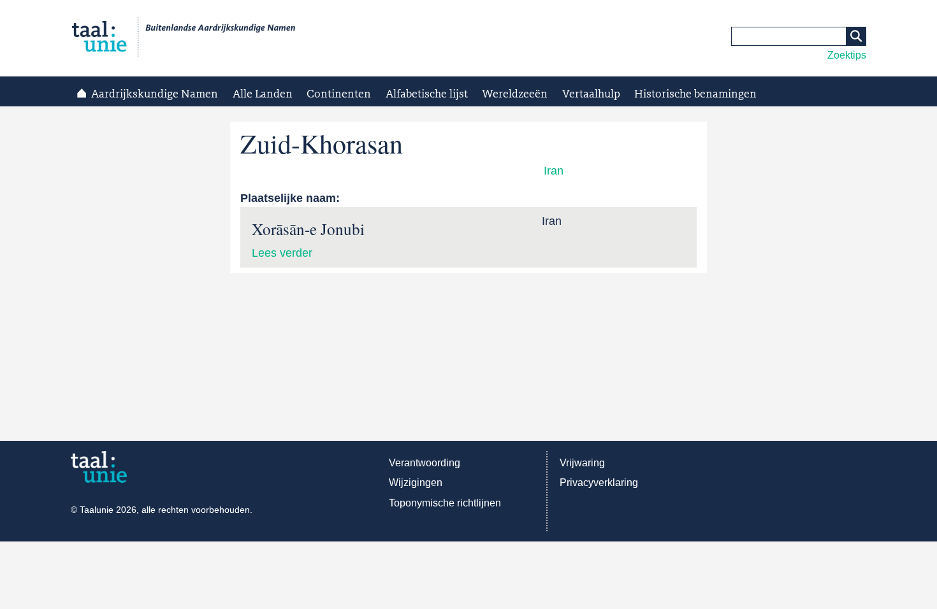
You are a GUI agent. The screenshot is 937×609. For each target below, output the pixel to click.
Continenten (339, 94)
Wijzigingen (415, 482)
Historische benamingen (695, 94)
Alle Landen (263, 94)
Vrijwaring (582, 462)
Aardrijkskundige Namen (154, 94)
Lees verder (282, 253)
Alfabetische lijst (427, 94)
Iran (553, 170)
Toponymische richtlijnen (445, 503)
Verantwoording (424, 462)
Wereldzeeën (515, 94)
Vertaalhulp (591, 94)
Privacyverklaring (599, 482)
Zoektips (846, 55)
